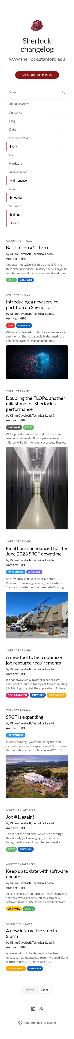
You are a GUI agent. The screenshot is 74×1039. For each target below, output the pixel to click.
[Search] (63, 92)
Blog (12, 121)
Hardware (15, 163)
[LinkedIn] (35, 1008)
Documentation (19, 138)
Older (44, 990)
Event (13, 146)
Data (12, 129)
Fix (11, 155)
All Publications (19, 104)
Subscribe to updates (37, 75)
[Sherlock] (37, 26)
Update (14, 223)
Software (15, 206)
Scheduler (16, 197)
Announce (15, 112)
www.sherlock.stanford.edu (37, 59)
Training (15, 214)
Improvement (18, 172)
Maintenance (18, 180)
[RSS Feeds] (41, 1008)
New (12, 189)
